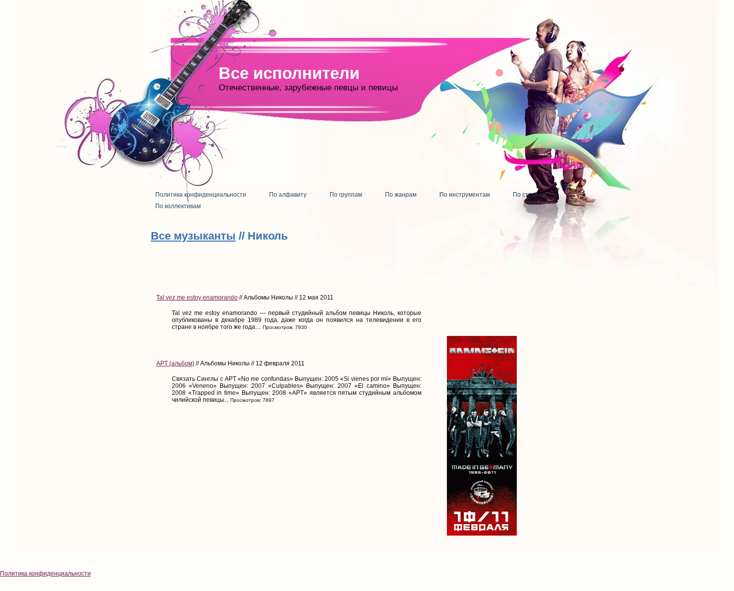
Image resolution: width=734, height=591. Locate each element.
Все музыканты (193, 236)
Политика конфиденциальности (45, 573)
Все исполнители (289, 73)
